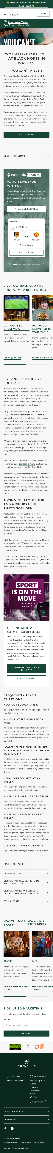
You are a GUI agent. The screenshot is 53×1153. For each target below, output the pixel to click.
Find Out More (26, 678)
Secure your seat (16, 308)
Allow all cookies (26, 617)
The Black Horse (13, 1111)
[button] (15, 264)
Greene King (11, 1119)
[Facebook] (5, 1128)
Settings (41, 608)
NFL (34, 961)
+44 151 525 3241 (15, 1080)
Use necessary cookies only (26, 626)
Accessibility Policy (11, 1143)
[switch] (46, 580)
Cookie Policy (26, 1143)
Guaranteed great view (13, 327)
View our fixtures (26, 209)
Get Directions (36, 1101)
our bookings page (31, 709)
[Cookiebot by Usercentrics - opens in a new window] (38, 525)
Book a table (26, 134)
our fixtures (19, 737)
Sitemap (7, 1148)
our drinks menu (27, 463)
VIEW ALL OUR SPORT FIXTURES (37, 922)
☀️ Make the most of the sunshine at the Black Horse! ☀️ (26, 4)
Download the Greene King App (26, 668)
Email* (7, 1019)
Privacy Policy (39, 1143)
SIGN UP (26, 1033)
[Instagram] (12, 1128)
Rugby (8, 961)
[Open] (5, 13)
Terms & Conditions (20, 1148)
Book (43, 14)
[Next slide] (42, 264)
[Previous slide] (10, 264)
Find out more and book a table (16, 944)
